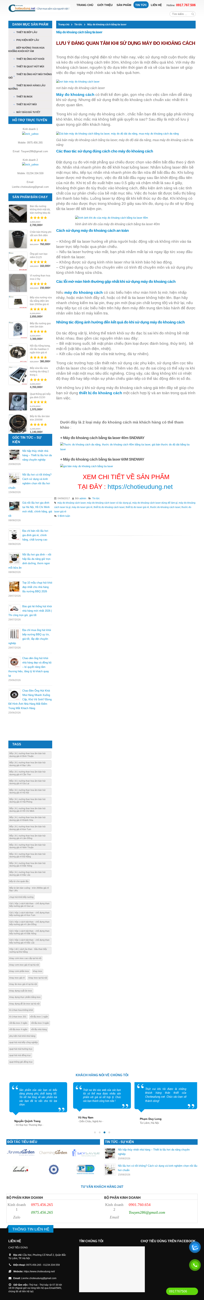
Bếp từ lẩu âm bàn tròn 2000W (40, 418)
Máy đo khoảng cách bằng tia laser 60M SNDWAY (103, 459)
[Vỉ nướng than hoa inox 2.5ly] (17, 283)
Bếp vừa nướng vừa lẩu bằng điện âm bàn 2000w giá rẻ (41, 301)
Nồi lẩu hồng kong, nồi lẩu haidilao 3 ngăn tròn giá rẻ (40, 349)
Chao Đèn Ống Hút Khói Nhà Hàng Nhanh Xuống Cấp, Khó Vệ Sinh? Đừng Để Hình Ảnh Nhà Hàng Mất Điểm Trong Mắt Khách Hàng (30, 699)
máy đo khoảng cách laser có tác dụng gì (109, 502)
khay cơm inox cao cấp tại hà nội (25, 958)
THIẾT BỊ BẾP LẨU (26, 32)
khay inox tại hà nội (37, 978)
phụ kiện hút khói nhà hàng (22, 1036)
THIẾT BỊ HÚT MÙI (26, 104)
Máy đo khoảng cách (75, 94)
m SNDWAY (103, 438)
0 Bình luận (64, 516)
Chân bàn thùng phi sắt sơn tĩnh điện (40, 234)
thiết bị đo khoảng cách (100, 393)
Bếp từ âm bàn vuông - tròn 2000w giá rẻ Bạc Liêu (29, 889)
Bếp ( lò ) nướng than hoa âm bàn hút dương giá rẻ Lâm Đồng (27, 836)
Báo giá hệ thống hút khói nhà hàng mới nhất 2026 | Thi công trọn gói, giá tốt (30, 611)
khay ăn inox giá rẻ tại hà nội (23, 984)
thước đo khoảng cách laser (165, 507)
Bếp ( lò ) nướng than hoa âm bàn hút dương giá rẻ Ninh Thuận (27, 846)
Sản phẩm (124, 5)
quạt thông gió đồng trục (21, 1062)
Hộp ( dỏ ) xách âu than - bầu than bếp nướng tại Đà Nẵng (28, 950)
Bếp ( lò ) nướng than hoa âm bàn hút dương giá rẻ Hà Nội (27, 791)
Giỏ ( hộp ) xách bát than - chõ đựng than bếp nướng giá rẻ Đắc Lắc (29, 941)
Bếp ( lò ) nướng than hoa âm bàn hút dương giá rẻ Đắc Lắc (27, 873)
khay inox (37, 971)
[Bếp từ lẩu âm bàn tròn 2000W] (17, 423)
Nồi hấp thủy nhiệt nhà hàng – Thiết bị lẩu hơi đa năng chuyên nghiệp (37, 455)
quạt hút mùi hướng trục (20, 1049)
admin (82, 498)
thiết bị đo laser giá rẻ (137, 507)
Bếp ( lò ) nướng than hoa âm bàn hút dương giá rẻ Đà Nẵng (27, 855)
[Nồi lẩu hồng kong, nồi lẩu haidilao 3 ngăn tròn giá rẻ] (17, 353)
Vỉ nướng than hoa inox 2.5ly (40, 277)
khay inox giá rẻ (17, 978)
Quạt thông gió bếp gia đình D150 (40, 396)
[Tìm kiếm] (193, 14)
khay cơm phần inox (19, 971)
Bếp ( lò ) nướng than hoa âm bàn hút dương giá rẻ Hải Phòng (27, 800)
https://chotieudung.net (140, 486)
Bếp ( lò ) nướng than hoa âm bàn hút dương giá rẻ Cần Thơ (27, 772)
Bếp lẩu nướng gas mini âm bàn (40, 325)
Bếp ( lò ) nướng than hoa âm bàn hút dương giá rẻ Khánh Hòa (27, 818)
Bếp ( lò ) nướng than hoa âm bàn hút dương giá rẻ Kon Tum (27, 827)
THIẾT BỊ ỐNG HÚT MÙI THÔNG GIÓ (30, 76)
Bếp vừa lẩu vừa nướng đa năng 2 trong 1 (39, 371)
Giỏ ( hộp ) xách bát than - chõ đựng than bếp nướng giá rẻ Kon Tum (29, 913)
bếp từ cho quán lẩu (18, 881)
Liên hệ (156, 5)
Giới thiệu (105, 5)
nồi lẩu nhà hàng (39, 1029)
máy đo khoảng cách (83, 292)
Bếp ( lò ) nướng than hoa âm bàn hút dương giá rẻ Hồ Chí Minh (27, 809)
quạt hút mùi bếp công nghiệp (23, 1042)
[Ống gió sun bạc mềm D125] (17, 261)
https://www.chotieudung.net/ (39, 1271)
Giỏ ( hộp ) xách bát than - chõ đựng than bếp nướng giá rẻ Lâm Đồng (29, 923)
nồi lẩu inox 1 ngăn (39, 1016)
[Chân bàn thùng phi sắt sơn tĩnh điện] (17, 239)
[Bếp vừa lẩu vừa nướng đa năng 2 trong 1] (17, 375)
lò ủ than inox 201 (17, 1016)
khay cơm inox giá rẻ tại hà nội (24, 965)
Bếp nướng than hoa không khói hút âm (26, 49)
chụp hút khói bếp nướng (21, 897)
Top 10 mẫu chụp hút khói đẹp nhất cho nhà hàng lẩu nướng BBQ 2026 (37, 587)
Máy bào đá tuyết (28, 112)
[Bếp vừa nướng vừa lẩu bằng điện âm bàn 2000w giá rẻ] (17, 302)
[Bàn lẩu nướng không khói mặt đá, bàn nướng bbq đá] (17, 213)
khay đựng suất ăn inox (20, 990)
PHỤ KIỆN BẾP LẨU (27, 40)
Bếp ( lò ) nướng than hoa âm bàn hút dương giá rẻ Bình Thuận (27, 754)
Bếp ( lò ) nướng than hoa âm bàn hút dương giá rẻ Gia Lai (27, 782)
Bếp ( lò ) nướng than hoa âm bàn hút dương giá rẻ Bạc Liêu (27, 763)
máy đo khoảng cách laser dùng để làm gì (155, 502)
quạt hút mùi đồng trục (20, 1055)
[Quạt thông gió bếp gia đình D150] (17, 401)
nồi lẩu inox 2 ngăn (18, 1023)
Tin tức (141, 5)
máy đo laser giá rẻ (82, 507)
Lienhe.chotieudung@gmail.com (38, 1278)
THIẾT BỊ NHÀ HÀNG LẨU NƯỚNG (26, 87)
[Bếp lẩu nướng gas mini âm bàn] (17, 330)
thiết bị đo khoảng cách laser (109, 507)
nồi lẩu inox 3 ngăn (40, 1023)
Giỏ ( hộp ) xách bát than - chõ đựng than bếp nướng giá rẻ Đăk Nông (29, 932)
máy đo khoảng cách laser (71, 502)
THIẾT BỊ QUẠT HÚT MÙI (30, 66)
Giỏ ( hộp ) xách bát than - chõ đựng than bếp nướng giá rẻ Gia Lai (29, 904)
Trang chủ (84, 5)
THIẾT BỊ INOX (24, 96)
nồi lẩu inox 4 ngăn (18, 1029)
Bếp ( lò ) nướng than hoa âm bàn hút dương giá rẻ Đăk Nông (27, 864)
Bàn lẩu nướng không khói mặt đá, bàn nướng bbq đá (40, 209)
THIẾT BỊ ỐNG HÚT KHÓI (30, 59)
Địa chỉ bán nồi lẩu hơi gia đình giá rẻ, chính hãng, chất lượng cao (35, 535)
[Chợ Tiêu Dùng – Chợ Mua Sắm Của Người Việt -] (39, 8)
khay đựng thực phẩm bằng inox (25, 997)
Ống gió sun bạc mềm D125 (39, 256)
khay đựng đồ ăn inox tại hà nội (24, 1003)
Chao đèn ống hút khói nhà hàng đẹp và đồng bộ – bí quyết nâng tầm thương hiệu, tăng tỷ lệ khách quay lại (29, 667)
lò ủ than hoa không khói (21, 1010)
